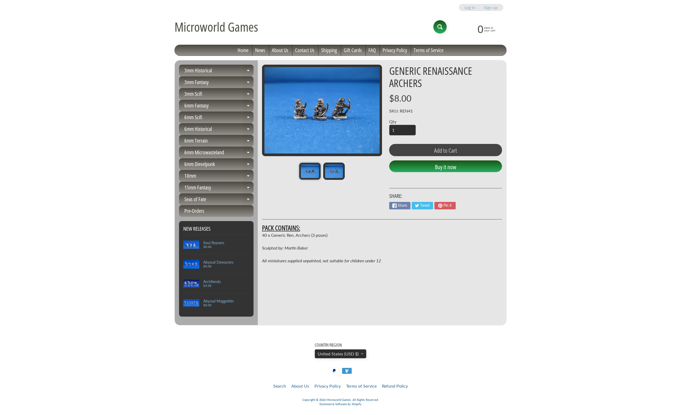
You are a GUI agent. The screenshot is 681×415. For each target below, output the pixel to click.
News (260, 50)
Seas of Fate (219, 200)
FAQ (372, 50)
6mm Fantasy (219, 106)
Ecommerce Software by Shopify (340, 404)
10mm (219, 177)
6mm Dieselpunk (219, 165)
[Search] (440, 27)
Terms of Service (428, 50)
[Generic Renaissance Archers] (310, 171)
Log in (469, 7)
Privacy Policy (395, 50)
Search (279, 385)
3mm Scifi (219, 95)
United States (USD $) (338, 353)
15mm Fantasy (219, 188)
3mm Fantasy (219, 83)
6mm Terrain (219, 142)
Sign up (491, 7)
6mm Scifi (219, 118)
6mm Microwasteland (219, 153)
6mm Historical (219, 130)
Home (243, 50)
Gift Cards (353, 50)
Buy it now (445, 167)
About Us (280, 50)
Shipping (329, 50)
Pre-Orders (194, 210)
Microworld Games (216, 26)
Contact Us (304, 50)
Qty (392, 121)
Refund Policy (395, 385)
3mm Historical (219, 71)
